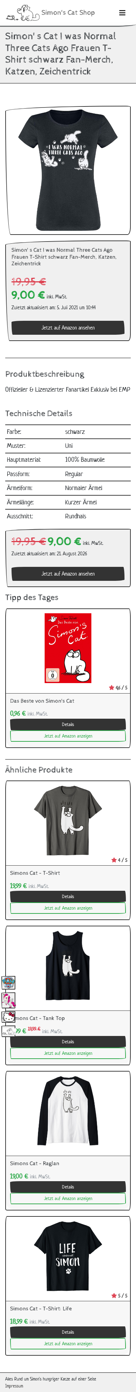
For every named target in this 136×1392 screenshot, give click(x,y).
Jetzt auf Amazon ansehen (68, 327)
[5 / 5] (68, 1256)
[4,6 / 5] (68, 648)
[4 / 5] (68, 820)
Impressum (14, 1386)
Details (68, 724)
